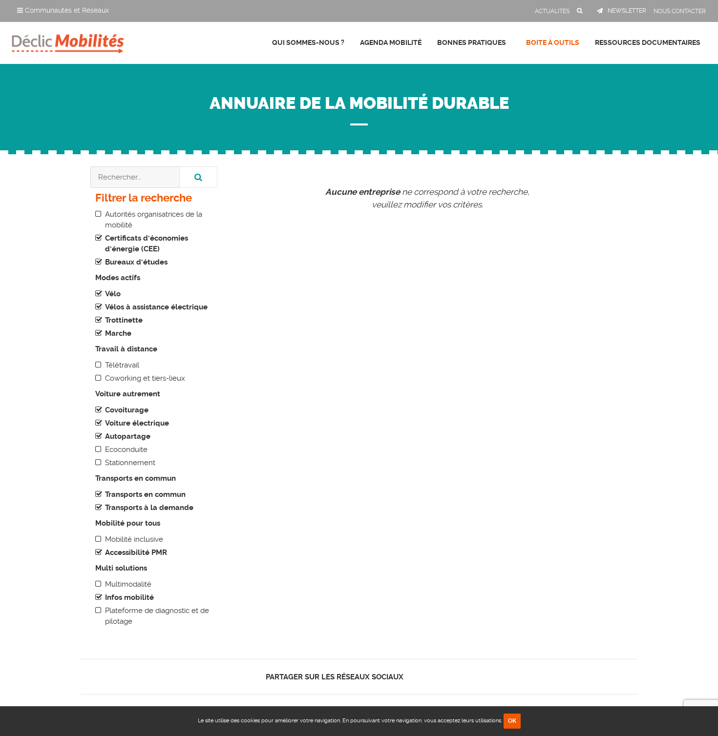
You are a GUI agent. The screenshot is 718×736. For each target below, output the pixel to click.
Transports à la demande (149, 507)
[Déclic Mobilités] (68, 41)
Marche (118, 333)
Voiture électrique (137, 423)
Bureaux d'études (136, 262)
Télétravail (122, 365)
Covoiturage (126, 410)
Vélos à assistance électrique (156, 307)
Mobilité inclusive (134, 539)
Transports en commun (145, 494)
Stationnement (130, 462)
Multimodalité (128, 584)
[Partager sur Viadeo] (441, 676)
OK (512, 720)
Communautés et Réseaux (66, 10)
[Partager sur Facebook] (416, 676)
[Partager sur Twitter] (425, 676)
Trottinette (124, 320)
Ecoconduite (126, 449)
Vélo (113, 293)
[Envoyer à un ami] (450, 676)
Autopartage (127, 436)
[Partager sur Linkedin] (433, 676)
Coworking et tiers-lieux (145, 378)
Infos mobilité (129, 597)
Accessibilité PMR (136, 552)
